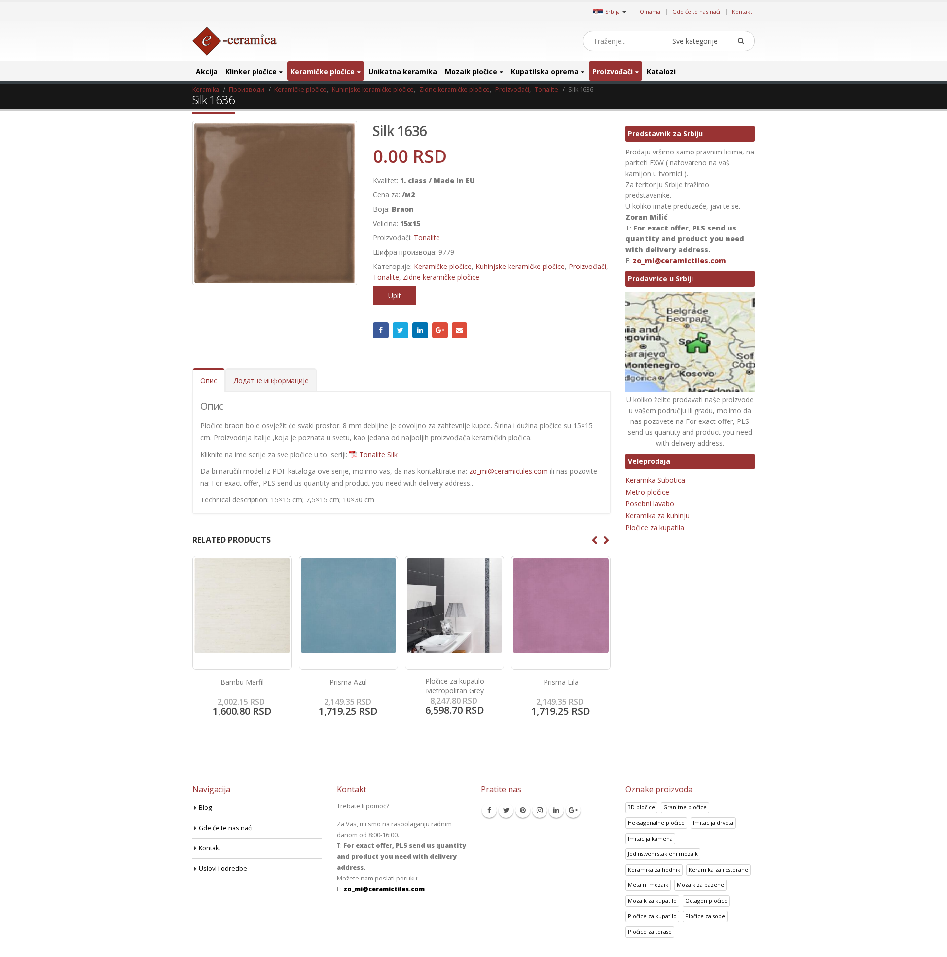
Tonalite (427, 237)
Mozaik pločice (471, 71)
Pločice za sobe (705, 915)
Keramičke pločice (323, 71)
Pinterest (522, 810)
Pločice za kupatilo (652, 915)
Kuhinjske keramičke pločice (520, 266)
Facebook (381, 330)
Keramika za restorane (718, 869)
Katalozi (661, 71)
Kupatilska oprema (545, 71)
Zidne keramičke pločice (441, 277)
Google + (440, 330)
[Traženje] (742, 41)
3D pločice (641, 807)
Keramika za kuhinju (657, 515)
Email (460, 330)
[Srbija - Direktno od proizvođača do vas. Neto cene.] (234, 41)
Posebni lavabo (649, 503)
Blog (205, 808)
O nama (650, 11)
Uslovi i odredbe (223, 868)
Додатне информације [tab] (271, 380)
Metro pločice (647, 492)
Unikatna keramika (402, 71)
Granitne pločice (685, 807)
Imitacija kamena (650, 838)
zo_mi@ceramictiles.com (508, 471)
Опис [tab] (208, 380)
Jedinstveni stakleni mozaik (663, 853)
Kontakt (742, 11)
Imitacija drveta (713, 822)
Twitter (400, 330)
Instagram (539, 810)
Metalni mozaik (648, 884)
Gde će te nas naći (696, 11)
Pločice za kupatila (654, 527)
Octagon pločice (706, 900)
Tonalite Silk (378, 454)
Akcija (207, 71)
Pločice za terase (650, 931)
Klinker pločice (251, 71)
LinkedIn (420, 330)
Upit (394, 295)
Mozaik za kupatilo (652, 900)
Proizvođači (612, 71)
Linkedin (556, 810)
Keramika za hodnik (654, 869)
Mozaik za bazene (700, 884)
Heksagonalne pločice (656, 822)
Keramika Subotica (655, 480)
